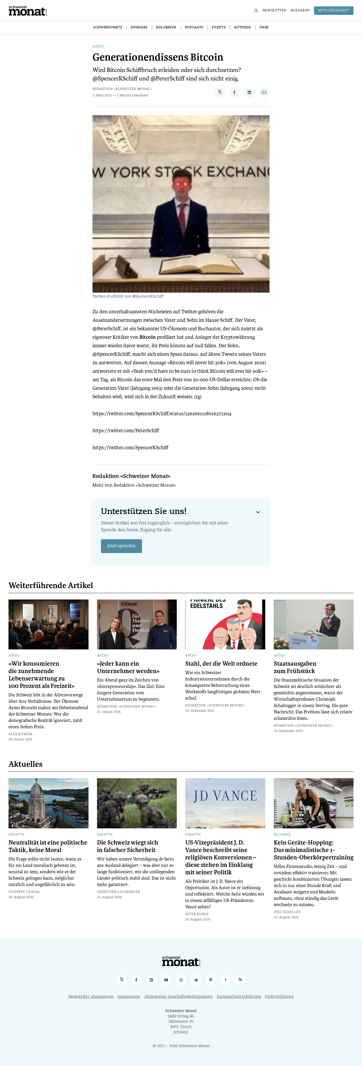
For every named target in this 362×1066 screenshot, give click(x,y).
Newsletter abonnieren (90, 997)
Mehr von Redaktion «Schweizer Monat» (134, 485)
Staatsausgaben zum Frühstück (295, 667)
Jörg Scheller (287, 912)
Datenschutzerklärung (239, 997)
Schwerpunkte (107, 27)
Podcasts (194, 27)
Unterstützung (279, 997)
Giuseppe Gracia (24, 892)
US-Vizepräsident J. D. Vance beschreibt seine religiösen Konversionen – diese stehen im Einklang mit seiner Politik (220, 857)
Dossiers (139, 27)
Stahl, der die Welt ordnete (221, 663)
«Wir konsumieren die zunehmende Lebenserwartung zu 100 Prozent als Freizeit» (41, 675)
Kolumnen (166, 27)
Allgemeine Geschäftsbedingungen (178, 997)
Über (264, 27)
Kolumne (282, 834)
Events (219, 27)
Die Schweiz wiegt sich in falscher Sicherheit (127, 846)
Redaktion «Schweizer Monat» (122, 89)
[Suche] (256, 10)
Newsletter (274, 10)
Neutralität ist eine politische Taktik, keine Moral (47, 846)
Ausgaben (300, 10)
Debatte (16, 834)
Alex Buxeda (20, 734)
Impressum (128, 997)
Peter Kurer (197, 914)
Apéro (98, 46)
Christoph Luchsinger (118, 892)
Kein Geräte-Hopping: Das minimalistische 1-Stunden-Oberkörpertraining (314, 850)
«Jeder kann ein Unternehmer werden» (128, 667)
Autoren (242, 27)
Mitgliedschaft (333, 10)
